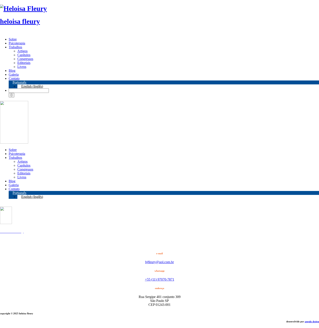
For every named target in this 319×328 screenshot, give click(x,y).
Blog (12, 70)
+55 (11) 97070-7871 (159, 279)
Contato (14, 78)
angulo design (312, 321)
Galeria (14, 74)
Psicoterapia (17, 43)
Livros (21, 67)
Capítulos (23, 55)
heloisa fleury (20, 21)
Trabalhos (15, 47)
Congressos (25, 59)
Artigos (22, 51)
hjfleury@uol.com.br (159, 262)
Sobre (13, 39)
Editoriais (23, 63)
